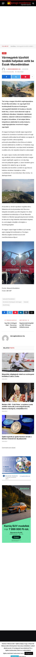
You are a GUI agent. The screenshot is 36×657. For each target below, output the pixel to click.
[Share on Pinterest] (25, 77)
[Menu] (3, 3)
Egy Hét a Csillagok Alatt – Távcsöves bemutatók (11, 325)
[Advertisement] (18, 25)
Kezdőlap (13, 46)
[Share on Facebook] (6, 77)
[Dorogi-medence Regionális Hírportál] (19, 3)
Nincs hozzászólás (9, 72)
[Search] (33, 3)
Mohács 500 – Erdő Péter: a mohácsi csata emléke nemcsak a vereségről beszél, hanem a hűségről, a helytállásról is (17, 407)
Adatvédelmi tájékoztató (23, 652)
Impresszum (29, 649)
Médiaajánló (11, 652)
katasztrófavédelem (9, 299)
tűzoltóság (6, 305)
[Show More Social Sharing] (32, 77)
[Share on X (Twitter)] (15, 77)
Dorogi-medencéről (10, 649)
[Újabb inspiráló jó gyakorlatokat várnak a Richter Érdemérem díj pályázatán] (18, 424)
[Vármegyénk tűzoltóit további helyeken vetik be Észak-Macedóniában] (18, 89)
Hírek (4, 53)
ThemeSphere (27, 645)
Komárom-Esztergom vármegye (12, 302)
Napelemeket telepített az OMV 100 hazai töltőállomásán (26, 325)
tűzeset (26, 302)
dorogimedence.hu (14, 69)
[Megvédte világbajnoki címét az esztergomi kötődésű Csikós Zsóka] (18, 362)
